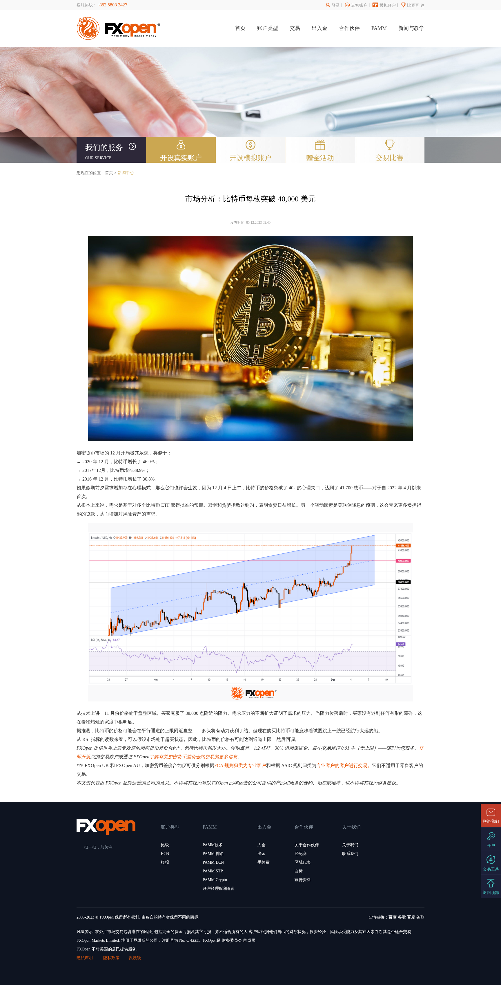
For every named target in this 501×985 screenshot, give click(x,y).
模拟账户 (384, 5)
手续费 (263, 862)
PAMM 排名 (213, 853)
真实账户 (356, 5)
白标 (299, 871)
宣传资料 (303, 880)
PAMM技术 (213, 845)
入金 (261, 845)
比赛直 (410, 5)
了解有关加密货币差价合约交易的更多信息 (193, 756)
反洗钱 (135, 958)
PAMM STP (213, 871)
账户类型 (267, 28)
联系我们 (350, 853)
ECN (165, 853)
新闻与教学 (411, 28)
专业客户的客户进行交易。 (344, 765)
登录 (333, 5)
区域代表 (303, 862)
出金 (261, 853)
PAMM (379, 28)
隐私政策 (111, 958)
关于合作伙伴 (307, 845)
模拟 (165, 862)
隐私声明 (85, 958)
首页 (240, 28)
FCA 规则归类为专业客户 (240, 765)
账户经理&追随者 (218, 888)
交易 (295, 28)
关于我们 (350, 845)
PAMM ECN (213, 862)
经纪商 (301, 853)
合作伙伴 (349, 28)
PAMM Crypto (215, 880)
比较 (165, 845)
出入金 (319, 28)
